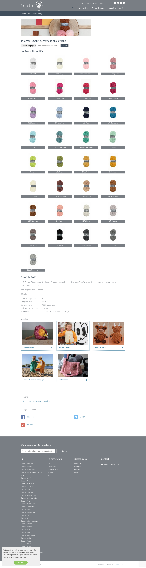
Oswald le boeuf (100, 347)
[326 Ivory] (60, 63)
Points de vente (98, 8)
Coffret (101, 3)
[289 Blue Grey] (60, 112)
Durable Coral (25, 481)
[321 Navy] (86, 112)
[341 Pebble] (113, 210)
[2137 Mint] (113, 137)
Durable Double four (28, 504)
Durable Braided (26, 467)
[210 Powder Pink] (86, 63)
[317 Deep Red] (86, 88)
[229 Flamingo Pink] (33, 88)
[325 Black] (60, 235)
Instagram (77, 467)
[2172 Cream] (33, 186)
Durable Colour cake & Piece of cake (31, 473)
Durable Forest (26, 509)
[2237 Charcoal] (86, 235)
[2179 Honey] (113, 161)
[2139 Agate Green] (86, 137)
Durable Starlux (26, 538)
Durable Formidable (28, 512)
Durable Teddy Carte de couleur (37, 401)
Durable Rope (25, 530)
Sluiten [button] (20, 562)
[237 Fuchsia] (60, 88)
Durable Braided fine (28, 469)
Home (83, 3)
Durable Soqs (25, 532)
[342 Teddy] (33, 235)
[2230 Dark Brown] (60, 186)
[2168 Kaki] (60, 161)
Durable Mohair (26, 527)
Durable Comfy (26, 478)
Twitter (82, 417)
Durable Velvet (26, 544)
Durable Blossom (27, 464)
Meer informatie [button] (20, 557)
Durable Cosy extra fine (29, 495)
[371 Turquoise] (113, 112)
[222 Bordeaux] (113, 88)
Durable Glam (25, 518)
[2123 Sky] (33, 137)
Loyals (118, 564)
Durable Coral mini (27, 484)
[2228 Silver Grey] (33, 259)
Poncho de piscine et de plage (33, 380)
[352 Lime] (33, 161)
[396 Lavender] (33, 112)
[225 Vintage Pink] (113, 63)
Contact (94, 3)
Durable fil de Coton (28, 507)
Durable (88, 3)
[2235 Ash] (113, 235)
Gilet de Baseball (64, 347)
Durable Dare (25, 501)
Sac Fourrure (63, 380)
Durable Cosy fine (27, 492)
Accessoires (83, 8)
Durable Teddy (26, 541)
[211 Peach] (60, 210)
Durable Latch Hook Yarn (29, 521)
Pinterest (29, 425)
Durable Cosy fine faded (29, 498)
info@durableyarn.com (112, 464)
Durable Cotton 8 (27, 487)
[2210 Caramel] (113, 186)
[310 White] (33, 63)
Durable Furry (25, 515)
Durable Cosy (25, 490)
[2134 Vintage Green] (60, 137)
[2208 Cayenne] (33, 210)
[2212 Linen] (86, 210)
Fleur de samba (28, 347)
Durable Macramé (27, 524)
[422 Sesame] (86, 186)
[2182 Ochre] (86, 161)
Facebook (29, 417)
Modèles (112, 8)
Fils (73, 8)
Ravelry (76, 472)
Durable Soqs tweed (28, 535)
